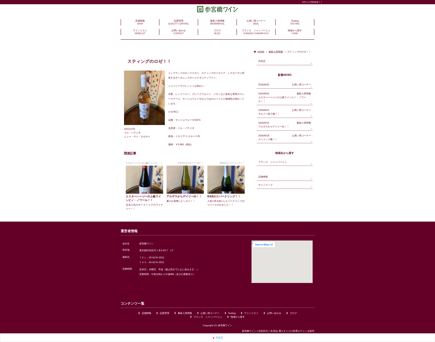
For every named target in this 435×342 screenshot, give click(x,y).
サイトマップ (265, 184)
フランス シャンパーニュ (256, 30)
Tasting (295, 20)
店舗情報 (140, 20)
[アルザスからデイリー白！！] (185, 180)
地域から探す (295, 30)
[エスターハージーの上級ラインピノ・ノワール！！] (144, 180)
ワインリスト (140, 30)
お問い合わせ (178, 30)
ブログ (217, 30)
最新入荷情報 (217, 20)
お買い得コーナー (256, 20)
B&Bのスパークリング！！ (224, 196)
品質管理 (178, 20)
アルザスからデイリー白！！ (184, 196)
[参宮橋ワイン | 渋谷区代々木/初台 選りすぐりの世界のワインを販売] (217, 9)
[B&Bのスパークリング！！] (226, 180)
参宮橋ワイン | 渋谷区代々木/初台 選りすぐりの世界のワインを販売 (278, 331)
